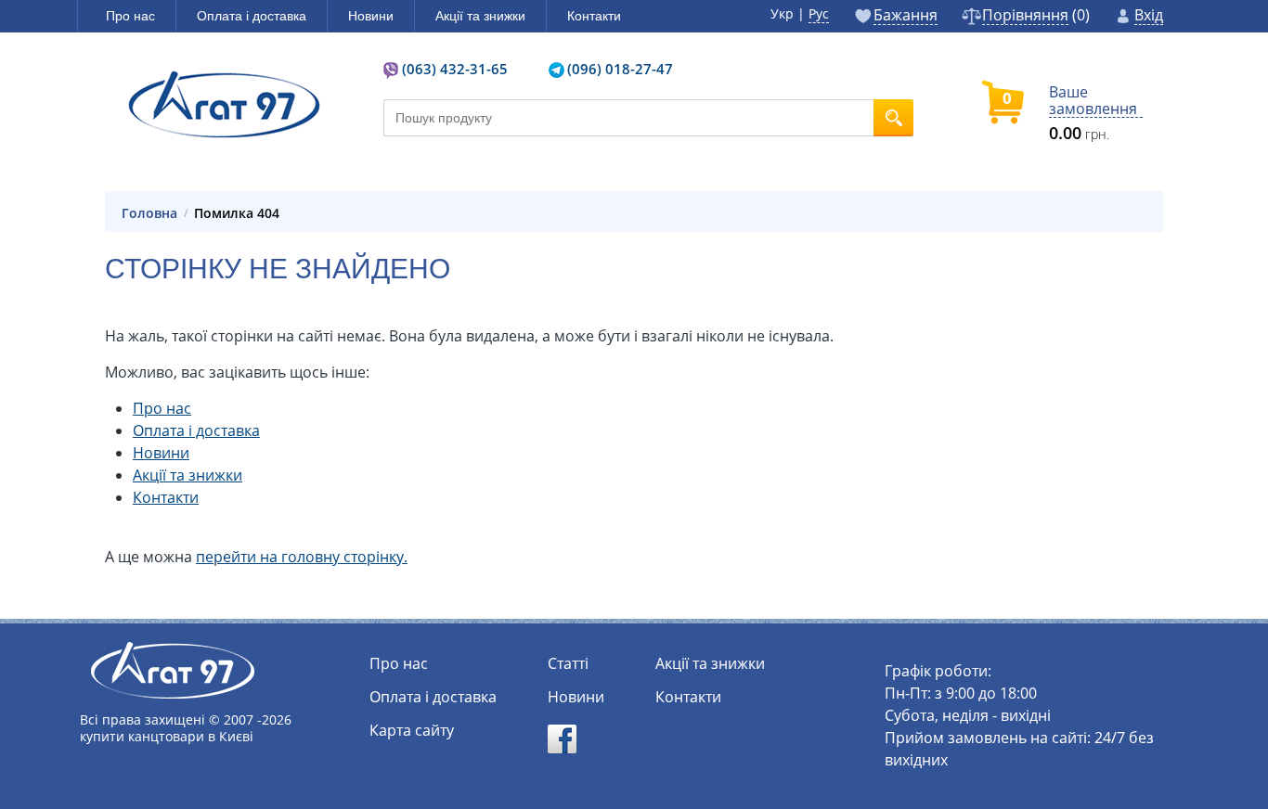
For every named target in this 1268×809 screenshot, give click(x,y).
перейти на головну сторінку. (302, 556)
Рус (819, 13)
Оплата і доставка (196, 430)
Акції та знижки (187, 475)
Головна (149, 213)
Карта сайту (411, 730)
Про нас (162, 408)
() (1036, 16)
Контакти (166, 497)
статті (568, 663)
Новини (161, 453)
